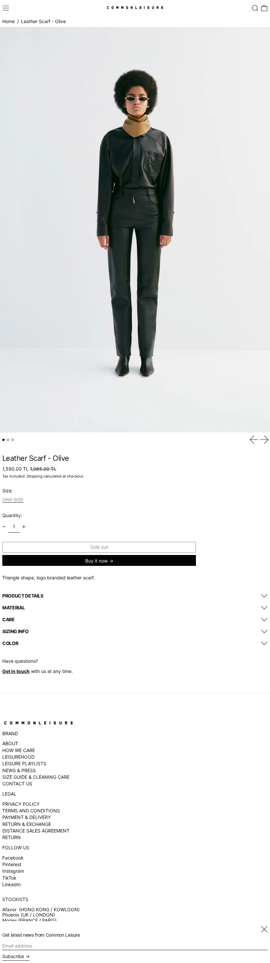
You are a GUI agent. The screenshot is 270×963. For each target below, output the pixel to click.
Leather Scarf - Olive (43, 21)
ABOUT (10, 743)
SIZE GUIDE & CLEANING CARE (35, 777)
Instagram (13, 871)
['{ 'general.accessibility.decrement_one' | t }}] (4, 527)
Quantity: (12, 515)
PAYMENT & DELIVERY (26, 817)
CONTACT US (17, 783)
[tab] (3, 440)
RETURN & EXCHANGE (26, 824)
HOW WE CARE (18, 750)
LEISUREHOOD (18, 757)
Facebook (13, 858)
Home (8, 21)
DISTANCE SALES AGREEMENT (35, 830)
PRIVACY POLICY (21, 804)
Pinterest (11, 864)
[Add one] (24, 527)
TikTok (9, 878)
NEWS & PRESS (19, 770)
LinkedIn (11, 884)
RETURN (11, 837)
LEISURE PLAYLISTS (24, 763)
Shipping (34, 476)
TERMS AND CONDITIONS (31, 810)
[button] (255, 8)
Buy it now (96, 561)
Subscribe (13, 956)
